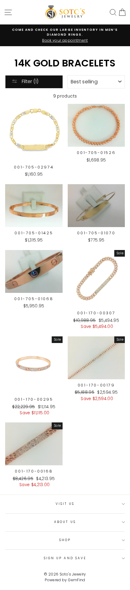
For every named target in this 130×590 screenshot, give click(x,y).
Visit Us (65, 504)
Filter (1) (29, 81)
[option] (65, 35)
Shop (65, 540)
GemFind (76, 579)
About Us (65, 522)
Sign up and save (65, 558)
